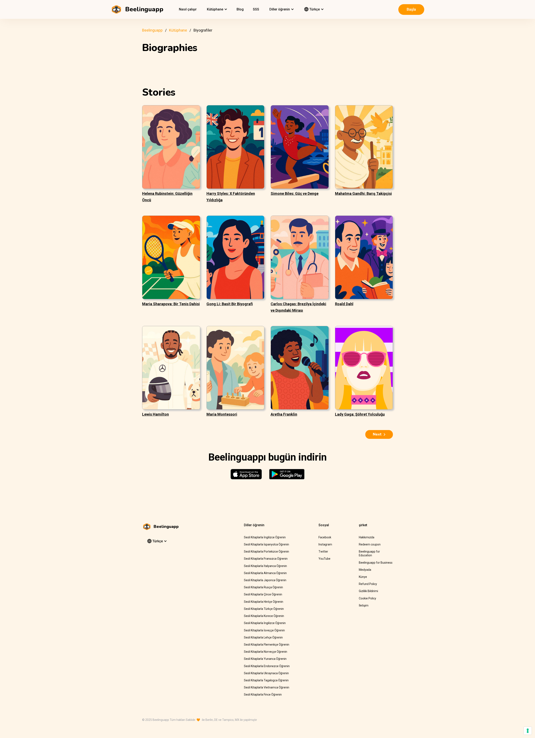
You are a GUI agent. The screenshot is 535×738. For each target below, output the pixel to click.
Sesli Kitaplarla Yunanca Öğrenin (265, 658)
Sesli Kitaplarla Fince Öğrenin (263, 694)
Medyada (365, 569)
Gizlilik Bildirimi (368, 591)
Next (377, 434)
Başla (411, 9)
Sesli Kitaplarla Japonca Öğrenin (265, 580)
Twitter (323, 551)
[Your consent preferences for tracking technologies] (528, 731)
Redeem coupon (370, 544)
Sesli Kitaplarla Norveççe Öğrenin (265, 651)
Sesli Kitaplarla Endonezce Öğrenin (267, 666)
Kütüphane (178, 30)
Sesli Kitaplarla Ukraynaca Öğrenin (266, 673)
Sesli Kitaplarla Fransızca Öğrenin (266, 558)
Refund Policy (368, 584)
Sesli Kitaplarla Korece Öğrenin (264, 616)
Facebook (324, 537)
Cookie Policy (367, 598)
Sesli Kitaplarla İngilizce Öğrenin (265, 537)
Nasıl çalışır (188, 9)
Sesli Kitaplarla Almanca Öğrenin (265, 573)
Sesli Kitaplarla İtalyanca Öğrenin (265, 566)
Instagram (325, 544)
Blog (240, 9)
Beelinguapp (152, 30)
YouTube (324, 558)
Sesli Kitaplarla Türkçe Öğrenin (264, 608)
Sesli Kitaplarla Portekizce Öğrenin (266, 551)
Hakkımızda (366, 537)
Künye (363, 576)
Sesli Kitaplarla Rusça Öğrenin (263, 587)
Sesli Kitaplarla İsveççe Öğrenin (264, 630)
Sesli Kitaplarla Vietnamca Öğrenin (266, 687)
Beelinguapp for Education (369, 553)
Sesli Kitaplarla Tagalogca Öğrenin (266, 680)
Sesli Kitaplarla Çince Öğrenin (263, 594)
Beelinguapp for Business (375, 562)
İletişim (363, 605)
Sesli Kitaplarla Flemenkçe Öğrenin (266, 644)
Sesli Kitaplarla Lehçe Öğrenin (263, 637)
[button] (216, 9)
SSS (256, 9)
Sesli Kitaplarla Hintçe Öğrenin (263, 601)
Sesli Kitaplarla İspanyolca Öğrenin (266, 544)
